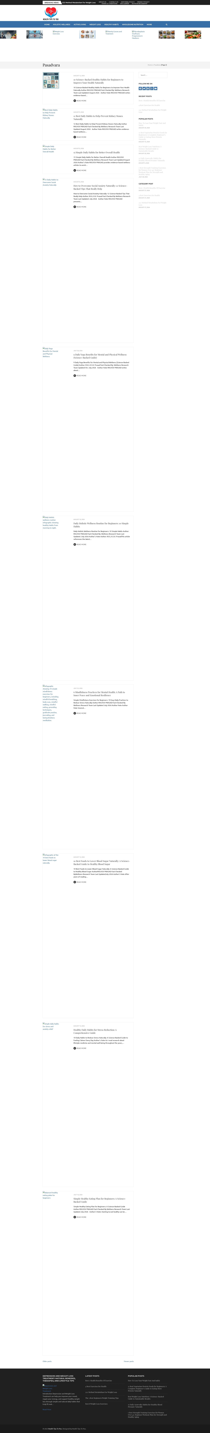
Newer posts (129, 1361)
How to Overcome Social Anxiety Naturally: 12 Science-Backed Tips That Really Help (100, 187)
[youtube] (155, 88)
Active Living (80, 24)
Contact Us (113, 2)
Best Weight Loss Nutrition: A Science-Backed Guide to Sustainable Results (150, 148)
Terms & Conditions (109, 4)
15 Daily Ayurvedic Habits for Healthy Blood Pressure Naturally (152, 159)
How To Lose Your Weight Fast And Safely (152, 124)
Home (47, 24)
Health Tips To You (55, 1429)
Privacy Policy (143, 2)
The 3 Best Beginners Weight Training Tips (79, 2)
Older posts (47, 1361)
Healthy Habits (111, 24)
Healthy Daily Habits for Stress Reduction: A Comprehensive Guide (95, 1031)
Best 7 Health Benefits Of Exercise (152, 100)
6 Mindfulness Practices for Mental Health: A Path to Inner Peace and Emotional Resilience (99, 694)
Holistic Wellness (61, 24)
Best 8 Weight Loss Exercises (96, 1404)
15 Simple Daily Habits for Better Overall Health (97, 152)
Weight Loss (95, 24)
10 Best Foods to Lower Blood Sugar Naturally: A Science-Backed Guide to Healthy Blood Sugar (102, 862)
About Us (102, 2)
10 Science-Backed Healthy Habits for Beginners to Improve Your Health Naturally (98, 81)
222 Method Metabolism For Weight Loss (152, 111)
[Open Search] (166, 24)
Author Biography (139, 4)
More (149, 24)
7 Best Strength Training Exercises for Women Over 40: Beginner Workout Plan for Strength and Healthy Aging (152, 171)
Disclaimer (124, 4)
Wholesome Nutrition (132, 24)
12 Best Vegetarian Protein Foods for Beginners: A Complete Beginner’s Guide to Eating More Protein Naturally (153, 135)
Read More (81, 100)
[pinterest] (148, 88)
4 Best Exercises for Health (149, 105)
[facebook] (140, 88)
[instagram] (151, 88)
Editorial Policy (128, 2)
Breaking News (52, 2)
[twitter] (144, 88)
